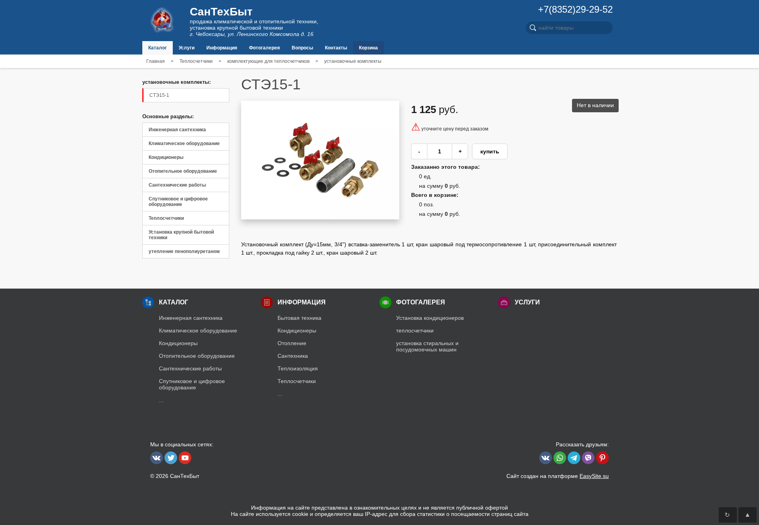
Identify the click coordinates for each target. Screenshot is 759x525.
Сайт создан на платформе (557, 476)
